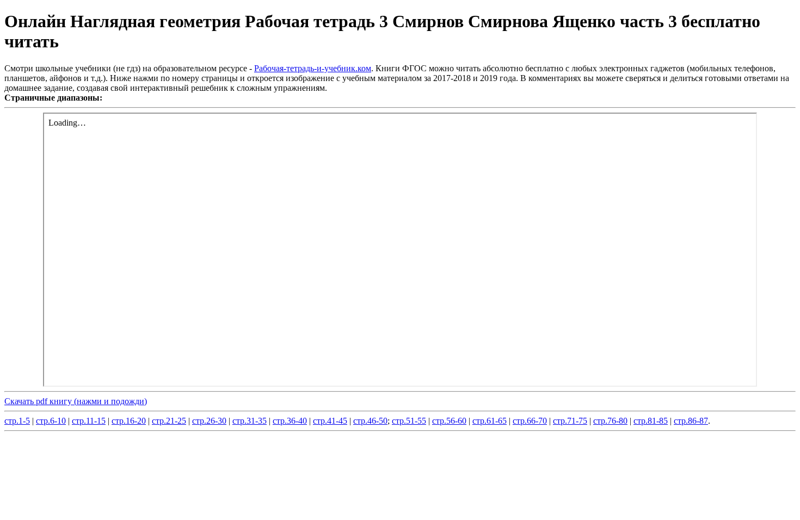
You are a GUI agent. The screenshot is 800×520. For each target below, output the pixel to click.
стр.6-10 (51, 420)
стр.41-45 (330, 420)
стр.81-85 (650, 420)
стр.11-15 (89, 420)
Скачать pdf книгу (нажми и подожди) (75, 401)
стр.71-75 (570, 420)
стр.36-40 (290, 420)
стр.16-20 (129, 420)
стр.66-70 (530, 420)
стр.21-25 (169, 420)
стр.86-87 (691, 420)
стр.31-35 (249, 420)
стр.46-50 (370, 420)
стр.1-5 (17, 420)
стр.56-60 (449, 420)
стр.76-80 (610, 420)
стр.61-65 (489, 420)
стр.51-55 (409, 420)
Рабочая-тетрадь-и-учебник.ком (312, 68)
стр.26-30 (209, 420)
